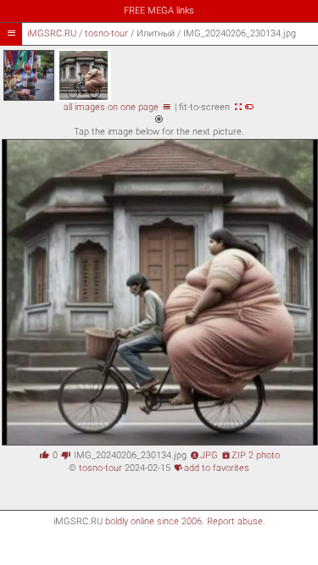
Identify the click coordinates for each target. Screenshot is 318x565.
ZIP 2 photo (250, 455)
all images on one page (117, 107)
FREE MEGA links (159, 10)
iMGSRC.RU (51, 33)
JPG (204, 455)
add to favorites (211, 468)
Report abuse (235, 521)
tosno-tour (106, 33)
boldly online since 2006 (153, 521)
